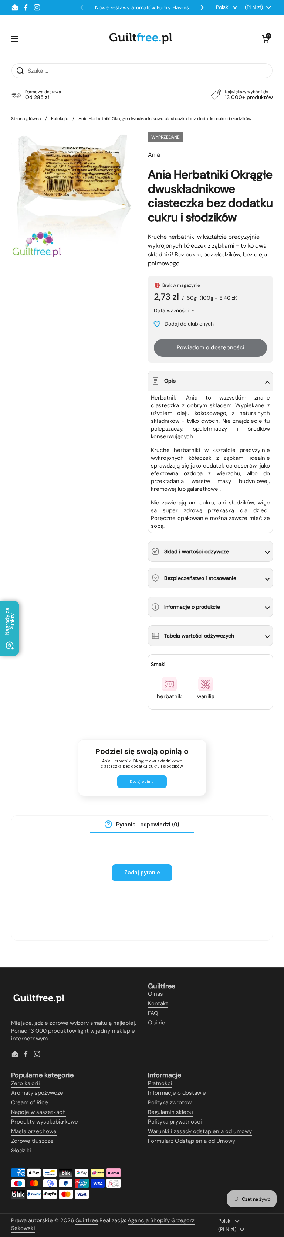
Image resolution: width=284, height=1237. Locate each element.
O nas (155, 994)
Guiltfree (86, 1220)
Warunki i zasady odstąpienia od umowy (200, 1131)
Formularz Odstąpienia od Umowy (191, 1141)
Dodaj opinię (142, 781)
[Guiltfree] (140, 38)
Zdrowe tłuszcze (32, 1141)
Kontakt (158, 1003)
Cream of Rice (29, 1102)
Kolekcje (59, 119)
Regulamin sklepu (170, 1112)
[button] (265, 38)
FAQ (153, 1013)
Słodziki (21, 1150)
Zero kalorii (25, 1083)
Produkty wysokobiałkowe (44, 1121)
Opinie (156, 1022)
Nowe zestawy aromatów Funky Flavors (142, 7)
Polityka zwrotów (170, 1102)
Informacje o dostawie (177, 1093)
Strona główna (26, 119)
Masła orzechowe (34, 1131)
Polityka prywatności (175, 1121)
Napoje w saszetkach (38, 1112)
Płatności (160, 1083)
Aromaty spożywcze (37, 1093)
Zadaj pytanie (142, 872)
